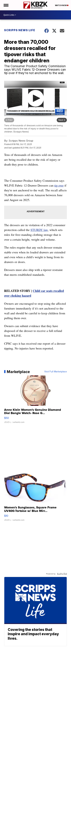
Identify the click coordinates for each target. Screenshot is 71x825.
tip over (59, 185)
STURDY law (39, 230)
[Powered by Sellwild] (62, 574)
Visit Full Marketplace (55, 371)
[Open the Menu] (6, 5)
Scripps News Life (19, 30)
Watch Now (61, 5)
